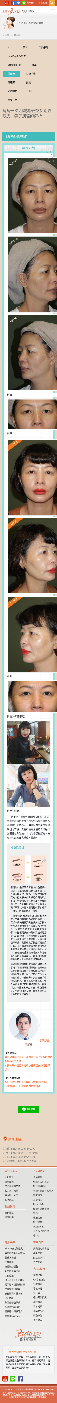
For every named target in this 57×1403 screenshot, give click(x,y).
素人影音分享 (11, 1195)
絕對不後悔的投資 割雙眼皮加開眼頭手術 (26, 1082)
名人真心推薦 (11, 1191)
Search (52, 3)
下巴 (30, 91)
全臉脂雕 (43, 47)
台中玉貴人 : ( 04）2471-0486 (22, 1153)
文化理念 (9, 1177)
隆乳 (25, 47)
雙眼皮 (11, 74)
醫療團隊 (9, 1182)
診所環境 (9, 1200)
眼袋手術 (31, 74)
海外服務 (9, 1217)
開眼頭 (11, 82)
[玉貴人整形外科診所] (21, 12)
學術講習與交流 (12, 1186)
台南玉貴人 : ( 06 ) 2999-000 (21, 1157)
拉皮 (28, 82)
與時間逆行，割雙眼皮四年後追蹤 (22, 1086)
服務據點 (9, 1213)
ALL (10, 47)
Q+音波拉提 (14, 65)
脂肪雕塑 (12, 91)
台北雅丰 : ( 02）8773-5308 (21, 1161)
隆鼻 (34, 65)
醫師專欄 (42, 3)
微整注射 (12, 100)
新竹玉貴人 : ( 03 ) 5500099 (20, 1149)
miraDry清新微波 (17, 56)
